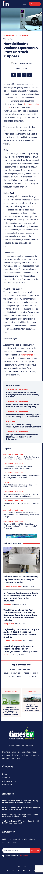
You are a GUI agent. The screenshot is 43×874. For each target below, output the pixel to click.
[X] (19, 75)
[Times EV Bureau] (13, 63)
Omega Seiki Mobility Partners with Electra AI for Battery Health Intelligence (22, 437)
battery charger (27, 355)
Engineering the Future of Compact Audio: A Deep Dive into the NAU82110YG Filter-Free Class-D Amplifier (21, 633)
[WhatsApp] (29, 75)
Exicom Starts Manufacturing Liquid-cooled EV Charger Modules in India (23, 415)
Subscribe (35, 850)
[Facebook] (13, 75)
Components (10, 36)
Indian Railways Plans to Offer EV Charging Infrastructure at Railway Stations (22, 394)
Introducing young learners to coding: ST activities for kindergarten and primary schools (21, 649)
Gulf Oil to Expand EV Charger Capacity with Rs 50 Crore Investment (23, 426)
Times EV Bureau (24, 63)
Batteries (10, 422)
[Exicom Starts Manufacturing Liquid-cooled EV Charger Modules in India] (21, 560)
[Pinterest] (24, 75)
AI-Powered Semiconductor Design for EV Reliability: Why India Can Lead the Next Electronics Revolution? (21, 597)
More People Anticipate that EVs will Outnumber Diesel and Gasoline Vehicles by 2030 (11, 711)
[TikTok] (19, 871)
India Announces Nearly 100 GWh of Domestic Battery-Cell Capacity (22, 405)
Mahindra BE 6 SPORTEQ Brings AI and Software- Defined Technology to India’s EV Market (20, 526)
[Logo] (5, 3)
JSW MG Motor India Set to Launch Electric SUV (21, 504)
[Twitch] (24, 871)
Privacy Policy (23, 855)
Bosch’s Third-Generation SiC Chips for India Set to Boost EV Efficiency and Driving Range (21, 515)
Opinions (23, 36)
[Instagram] (13, 871)
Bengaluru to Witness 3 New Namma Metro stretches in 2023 (32, 707)
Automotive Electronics (17, 389)
